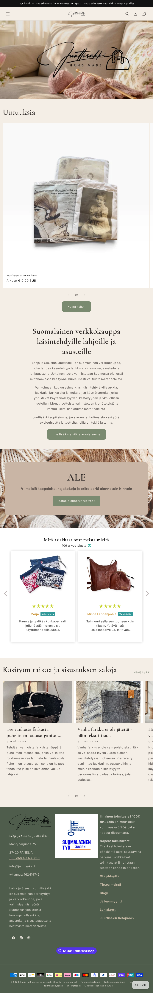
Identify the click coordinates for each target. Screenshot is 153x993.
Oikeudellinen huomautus (99, 985)
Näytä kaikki (76, 306)
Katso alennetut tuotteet (76, 501)
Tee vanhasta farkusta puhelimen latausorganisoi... (34, 732)
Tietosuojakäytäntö (114, 982)
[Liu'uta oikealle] (85, 295)
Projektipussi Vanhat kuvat (22, 275)
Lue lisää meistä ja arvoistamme (76, 434)
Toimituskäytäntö (53, 985)
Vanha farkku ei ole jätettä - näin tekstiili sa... (104, 732)
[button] (8, 14)
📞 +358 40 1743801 (24, 858)
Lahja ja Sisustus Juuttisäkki (36, 982)
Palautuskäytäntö (90, 982)
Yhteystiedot (74, 985)
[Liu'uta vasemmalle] (68, 295)
